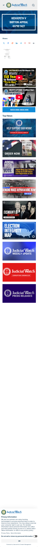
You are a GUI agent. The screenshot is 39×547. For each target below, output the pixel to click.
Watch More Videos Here (19, 110)
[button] (3, 5)
